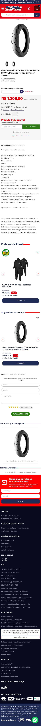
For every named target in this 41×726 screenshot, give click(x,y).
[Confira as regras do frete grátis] (5, 252)
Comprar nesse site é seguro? (12, 645)
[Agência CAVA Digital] (21, 720)
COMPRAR (20, 301)
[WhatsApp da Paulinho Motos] (35, 720)
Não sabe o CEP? (28, 91)
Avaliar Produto (20, 414)
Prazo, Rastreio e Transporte (11, 620)
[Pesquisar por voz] (3, 14)
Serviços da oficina (8, 670)
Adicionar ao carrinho (22, 132)
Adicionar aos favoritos (22, 136)
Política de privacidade (9, 677)
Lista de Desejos (7, 617)
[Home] (15, 8)
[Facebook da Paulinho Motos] (38, 2)
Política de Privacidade (20, 634)
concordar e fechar (20, 637)
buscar (37, 15)
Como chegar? (6, 664)
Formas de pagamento (9, 648)
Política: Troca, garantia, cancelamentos (15, 642)
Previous (3, 274)
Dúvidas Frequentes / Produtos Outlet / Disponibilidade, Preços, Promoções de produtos (19, 624)
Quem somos (6, 673)
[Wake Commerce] (31, 720)
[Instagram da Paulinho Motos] (36, 2)
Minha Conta (6, 655)
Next (38, 274)
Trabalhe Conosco (7, 651)
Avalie (13, 81)
